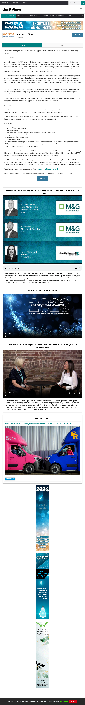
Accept (73, 701)
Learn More (64, 701)
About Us (5, 3)
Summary (62, 45)
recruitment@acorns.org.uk (48, 169)
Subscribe (24, 3)
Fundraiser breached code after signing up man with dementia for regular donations (49, 16)
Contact (15, 3)
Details (22, 45)
